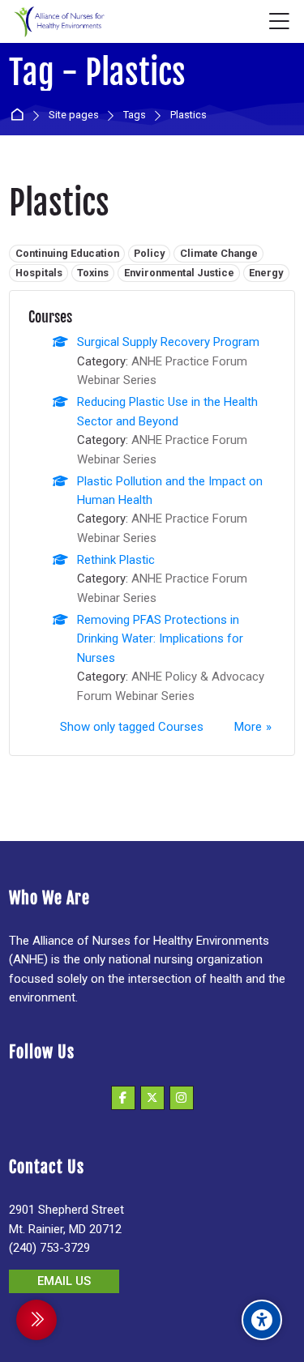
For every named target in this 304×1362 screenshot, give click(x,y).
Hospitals (38, 273)
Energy (266, 273)
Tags (134, 115)
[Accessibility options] (262, 1320)
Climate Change (219, 253)
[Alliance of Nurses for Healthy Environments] (57, 21)
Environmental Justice (179, 273)
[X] (152, 1098)
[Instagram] (181, 1098)
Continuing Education (67, 253)
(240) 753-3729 (49, 1247)
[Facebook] (123, 1098)
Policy (149, 253)
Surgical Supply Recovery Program (168, 342)
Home (20, 115)
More (248, 726)
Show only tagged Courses (131, 726)
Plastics (188, 115)
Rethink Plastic (116, 560)
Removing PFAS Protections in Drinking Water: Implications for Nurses (160, 639)
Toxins (93, 273)
